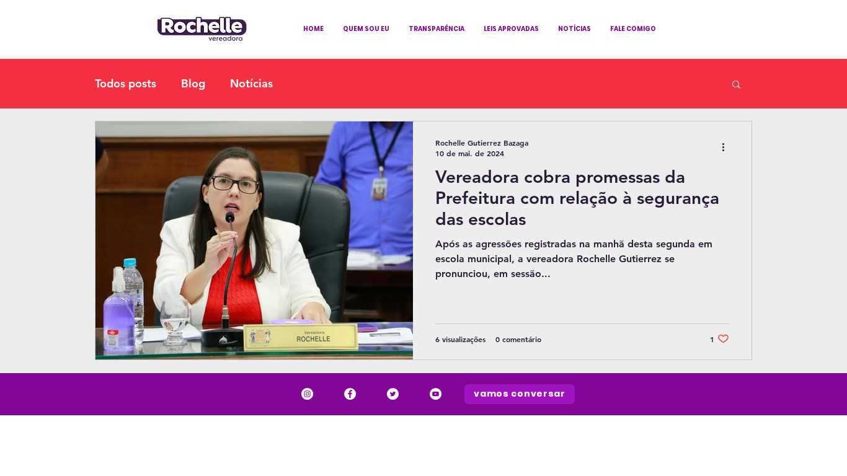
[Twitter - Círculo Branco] (393, 394)
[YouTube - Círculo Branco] (435, 394)
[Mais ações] (727, 147)
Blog (193, 83)
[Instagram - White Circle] (307, 394)
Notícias (251, 83)
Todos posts (125, 83)
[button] (736, 85)
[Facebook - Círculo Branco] (350, 394)
